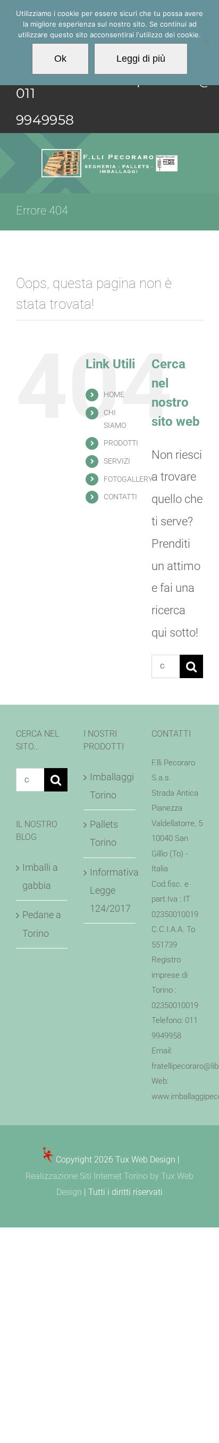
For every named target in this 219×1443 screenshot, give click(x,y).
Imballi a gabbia (40, 876)
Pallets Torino (104, 833)
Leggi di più (140, 58)
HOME (114, 394)
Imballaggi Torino (110, 786)
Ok (60, 58)
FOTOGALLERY (128, 479)
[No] (205, 42)
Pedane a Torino (41, 923)
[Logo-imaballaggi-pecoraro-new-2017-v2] (109, 154)
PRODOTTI (121, 443)
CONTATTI (120, 496)
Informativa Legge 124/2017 (110, 890)
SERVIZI (117, 461)
